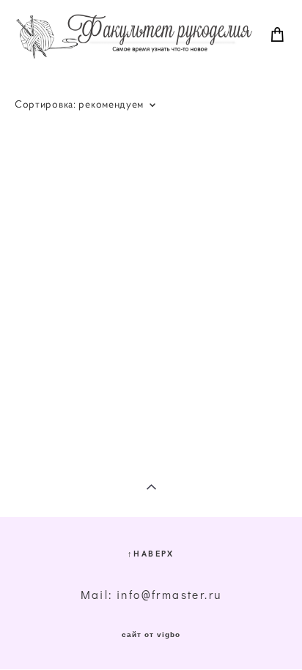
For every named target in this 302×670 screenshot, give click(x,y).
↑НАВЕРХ (151, 553)
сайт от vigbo (151, 635)
